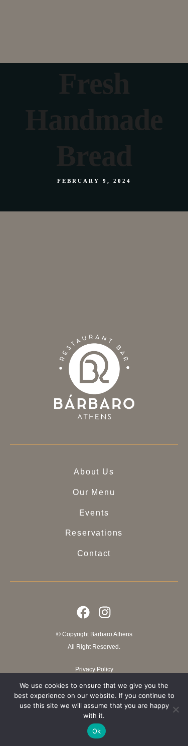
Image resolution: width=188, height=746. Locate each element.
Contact (88, 82)
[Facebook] (83, 612)
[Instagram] (104, 612)
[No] (175, 709)
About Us (90, 29)
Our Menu (91, 41)
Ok (96, 731)
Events (86, 54)
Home (85, 16)
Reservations (95, 69)
